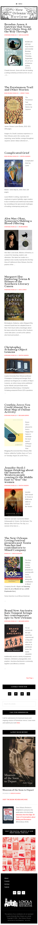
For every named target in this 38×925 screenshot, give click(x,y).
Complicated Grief (16, 152)
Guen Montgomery (19, 920)
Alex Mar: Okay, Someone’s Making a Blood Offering (18, 221)
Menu (20, 4)
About (6, 878)
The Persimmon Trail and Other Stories (18, 88)
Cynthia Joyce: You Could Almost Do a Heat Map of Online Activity (17, 408)
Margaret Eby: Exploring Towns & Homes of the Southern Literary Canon (17, 281)
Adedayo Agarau (15, 793)
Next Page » (30, 678)
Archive (6, 884)
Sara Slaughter (24, 35)
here (18, 723)
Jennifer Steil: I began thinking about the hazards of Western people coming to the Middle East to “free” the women (18, 475)
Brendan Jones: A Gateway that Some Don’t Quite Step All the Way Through (17, 28)
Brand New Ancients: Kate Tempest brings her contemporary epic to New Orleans (18, 614)
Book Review (8, 93)
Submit (6, 887)
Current (6, 881)
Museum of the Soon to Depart (18, 790)
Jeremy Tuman (24, 93)
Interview (7, 35)
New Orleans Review (19, 13)
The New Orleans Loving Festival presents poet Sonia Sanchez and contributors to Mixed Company (17, 544)
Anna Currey (23, 289)
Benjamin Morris (24, 415)
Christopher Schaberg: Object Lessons (15, 349)
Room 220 (14, 35)
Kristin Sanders (25, 156)
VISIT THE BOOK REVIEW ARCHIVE (15, 799)
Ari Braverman (23, 226)
